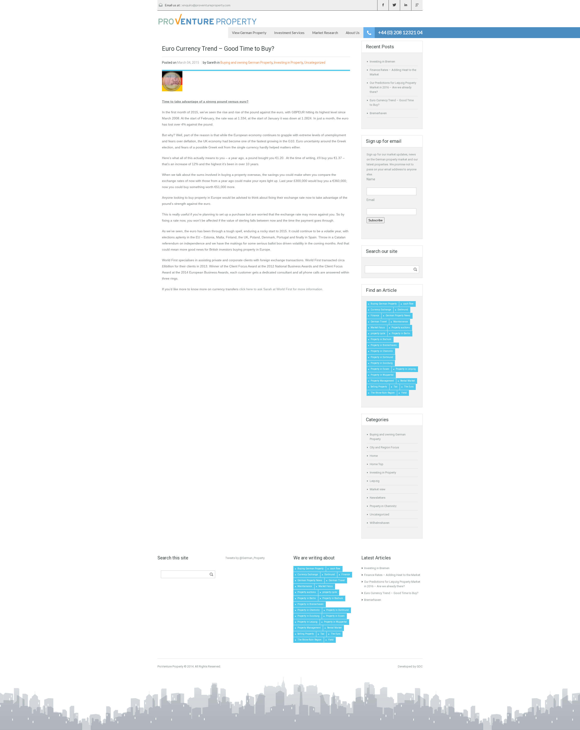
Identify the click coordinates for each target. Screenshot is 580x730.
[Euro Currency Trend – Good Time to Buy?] (172, 81)
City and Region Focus (384, 447)
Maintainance (400, 321)
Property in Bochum (381, 339)
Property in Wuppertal (382, 375)
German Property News (398, 315)
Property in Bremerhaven (384, 345)
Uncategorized (314, 62)
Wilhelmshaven (379, 523)
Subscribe (375, 220)
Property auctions (401, 327)
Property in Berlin (401, 333)
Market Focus (378, 327)
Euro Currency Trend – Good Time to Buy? (391, 593)
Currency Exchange (381, 309)
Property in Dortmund (382, 357)
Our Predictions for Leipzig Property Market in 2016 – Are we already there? (393, 87)
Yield (404, 393)
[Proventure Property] (207, 19)
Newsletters (377, 497)
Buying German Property (384, 303)
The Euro (408, 386)
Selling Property (379, 386)
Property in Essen (380, 369)
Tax (395, 386)
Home (374, 455)
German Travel (379, 321)
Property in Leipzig (406, 369)
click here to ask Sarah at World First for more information (280, 289)
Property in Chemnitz (382, 351)
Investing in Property (288, 62)
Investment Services (289, 33)
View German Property (249, 33)
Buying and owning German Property (246, 62)
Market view (377, 489)
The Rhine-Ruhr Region (383, 393)
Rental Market (407, 381)
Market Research (325, 33)
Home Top (376, 464)
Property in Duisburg (382, 363)
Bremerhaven (378, 113)
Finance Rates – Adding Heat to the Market (392, 575)
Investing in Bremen (382, 61)
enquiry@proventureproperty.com (206, 5)
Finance (375, 315)
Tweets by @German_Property (245, 558)
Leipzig (374, 481)
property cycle (378, 333)
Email (371, 200)
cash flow (408, 303)
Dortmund (403, 309)
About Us (353, 33)
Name (371, 179)
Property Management (382, 381)
